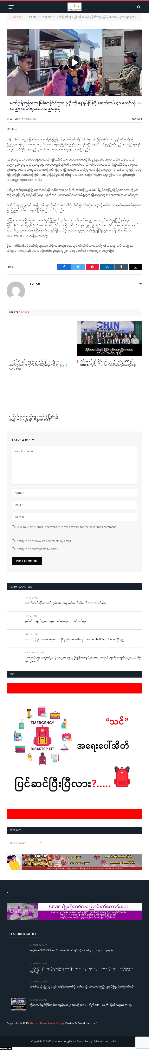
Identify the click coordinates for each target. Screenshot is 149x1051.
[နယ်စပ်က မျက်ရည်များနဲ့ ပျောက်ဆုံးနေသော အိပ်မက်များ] (14, 620)
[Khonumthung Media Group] (74, 7)
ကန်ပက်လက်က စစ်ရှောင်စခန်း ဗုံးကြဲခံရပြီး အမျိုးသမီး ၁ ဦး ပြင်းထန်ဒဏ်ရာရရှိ (34, 418)
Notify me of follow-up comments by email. (43, 541)
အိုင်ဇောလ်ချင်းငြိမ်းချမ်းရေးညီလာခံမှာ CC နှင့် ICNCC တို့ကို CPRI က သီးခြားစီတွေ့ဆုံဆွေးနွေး (108, 363)
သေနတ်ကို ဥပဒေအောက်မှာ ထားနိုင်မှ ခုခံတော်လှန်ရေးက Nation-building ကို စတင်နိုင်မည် (74, 639)
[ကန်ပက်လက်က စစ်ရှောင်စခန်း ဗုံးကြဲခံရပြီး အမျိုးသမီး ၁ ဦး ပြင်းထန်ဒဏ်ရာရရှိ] (39, 393)
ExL (98, 1023)
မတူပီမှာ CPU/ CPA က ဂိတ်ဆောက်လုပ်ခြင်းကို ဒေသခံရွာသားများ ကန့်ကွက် (71, 950)
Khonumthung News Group (46, 1023)
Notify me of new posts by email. (37, 549)
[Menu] (11, 7)
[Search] (138, 7)
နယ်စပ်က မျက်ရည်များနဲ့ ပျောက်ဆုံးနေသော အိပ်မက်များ (56, 621)
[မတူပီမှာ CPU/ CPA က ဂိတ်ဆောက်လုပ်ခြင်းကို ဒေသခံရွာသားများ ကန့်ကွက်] (18, 949)
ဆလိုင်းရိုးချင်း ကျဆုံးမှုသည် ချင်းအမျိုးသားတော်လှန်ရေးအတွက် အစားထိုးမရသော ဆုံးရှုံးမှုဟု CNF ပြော (38, 365)
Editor (14, 118)
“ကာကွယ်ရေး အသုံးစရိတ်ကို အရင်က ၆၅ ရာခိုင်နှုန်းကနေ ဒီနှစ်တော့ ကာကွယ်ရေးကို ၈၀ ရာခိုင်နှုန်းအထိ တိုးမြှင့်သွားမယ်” (83, 659)
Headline (137, 118)
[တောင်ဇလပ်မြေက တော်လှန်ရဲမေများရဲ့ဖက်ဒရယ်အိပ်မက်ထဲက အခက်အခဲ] (14, 602)
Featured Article (21, 586)
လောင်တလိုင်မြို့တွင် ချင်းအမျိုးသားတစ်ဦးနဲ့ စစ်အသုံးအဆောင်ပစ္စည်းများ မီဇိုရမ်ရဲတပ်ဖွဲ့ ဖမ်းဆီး (82, 986)
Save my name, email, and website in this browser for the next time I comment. (66, 527)
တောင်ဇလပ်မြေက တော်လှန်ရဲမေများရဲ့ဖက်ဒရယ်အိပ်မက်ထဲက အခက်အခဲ (65, 603)
